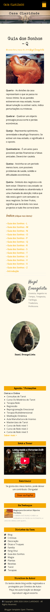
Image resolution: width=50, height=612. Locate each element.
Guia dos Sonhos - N (17, 230)
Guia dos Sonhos (16, 554)
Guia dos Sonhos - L (17, 223)
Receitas (12, 563)
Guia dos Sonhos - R (17, 245)
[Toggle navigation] (44, 5)
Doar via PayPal (25, 495)
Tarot (10, 567)
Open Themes (27, 609)
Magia (11, 557)
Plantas (11, 560)
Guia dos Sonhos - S (17, 249)
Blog (10, 534)
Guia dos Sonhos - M (17, 227)
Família (11, 547)
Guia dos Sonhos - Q (17, 241)
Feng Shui (13, 550)
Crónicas (12, 537)
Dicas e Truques (16, 544)
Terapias (12, 570)
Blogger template (12, 609)
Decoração (13, 541)
